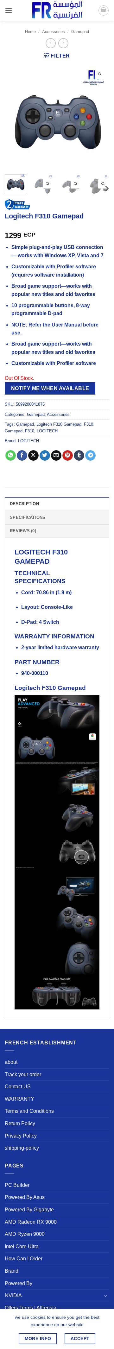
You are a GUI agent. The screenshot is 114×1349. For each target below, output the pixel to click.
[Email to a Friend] (56, 455)
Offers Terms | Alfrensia (30, 1308)
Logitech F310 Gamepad (58, 424)
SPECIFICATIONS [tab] (28, 517)
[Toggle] (105, 1295)
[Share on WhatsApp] (10, 455)
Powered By (18, 1283)
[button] (8, 10)
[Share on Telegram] (90, 455)
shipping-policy (22, 1148)
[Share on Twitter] (45, 455)
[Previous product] (63, 43)
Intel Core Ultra (22, 1246)
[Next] (99, 117)
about (11, 1062)
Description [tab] (24, 503)
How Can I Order (23, 1258)
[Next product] (50, 43)
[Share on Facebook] (22, 455)
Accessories (53, 31)
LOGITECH (47, 431)
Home (30, 31)
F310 (29, 431)
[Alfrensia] (57, 10)
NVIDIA (13, 1295)
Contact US (18, 1086)
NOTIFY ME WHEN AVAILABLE (50, 388)
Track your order (23, 1074)
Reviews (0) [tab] (23, 530)
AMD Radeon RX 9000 (31, 1222)
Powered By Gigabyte (29, 1209)
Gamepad (80, 31)
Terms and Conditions (29, 1111)
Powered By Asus (25, 1197)
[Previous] (15, 117)
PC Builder (17, 1185)
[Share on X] (33, 455)
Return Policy (20, 1123)
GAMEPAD (32, 561)
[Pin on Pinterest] (67, 455)
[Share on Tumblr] (79, 455)
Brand (11, 1271)
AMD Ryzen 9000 (25, 1234)
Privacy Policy (21, 1136)
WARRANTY (19, 1099)
